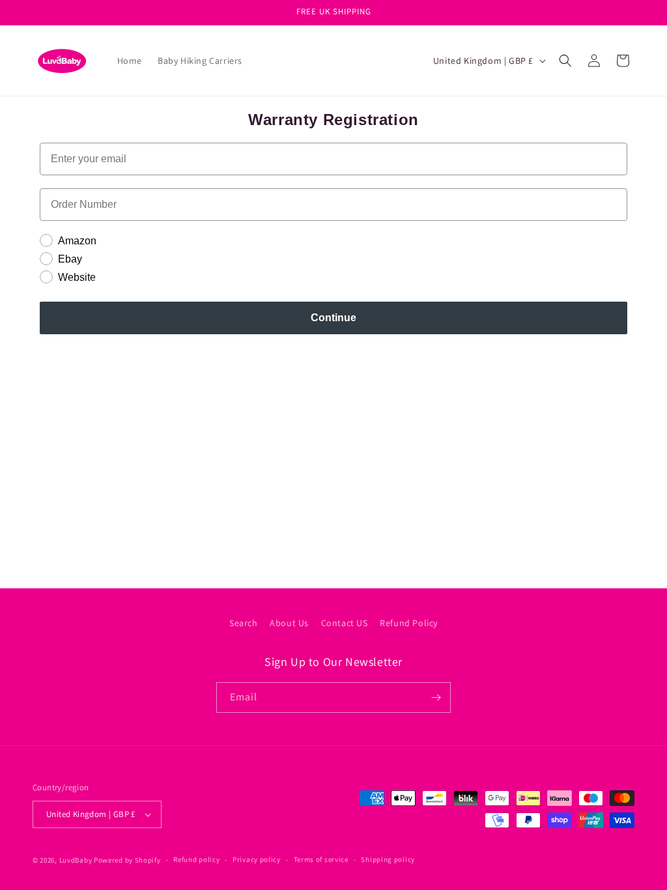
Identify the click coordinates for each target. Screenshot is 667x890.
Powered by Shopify (127, 860)
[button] (565, 60)
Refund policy (196, 859)
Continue (333, 317)
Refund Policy (409, 623)
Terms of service (321, 859)
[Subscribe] (435, 697)
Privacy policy (257, 859)
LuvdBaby (75, 860)
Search (243, 623)
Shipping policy (388, 859)
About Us (289, 623)
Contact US (344, 623)
